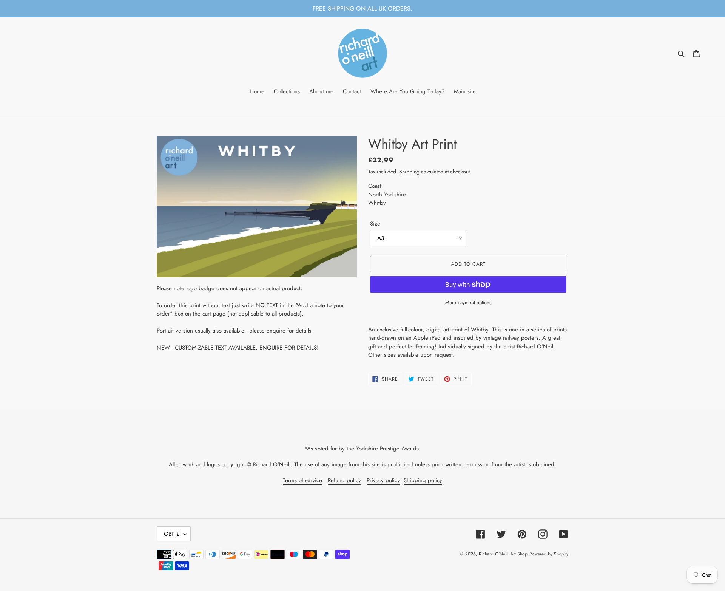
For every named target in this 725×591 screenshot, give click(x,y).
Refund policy (344, 480)
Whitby (377, 203)
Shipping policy (423, 480)
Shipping (409, 171)
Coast (374, 186)
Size (375, 224)
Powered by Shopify (548, 554)
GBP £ (172, 534)
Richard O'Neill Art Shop (503, 554)
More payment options (468, 302)
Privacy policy (383, 480)
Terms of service (302, 480)
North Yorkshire (387, 194)
